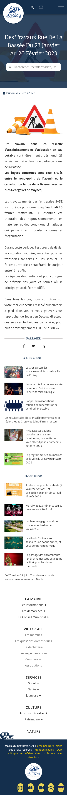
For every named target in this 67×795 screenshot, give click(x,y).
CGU (59, 749)
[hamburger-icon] (61, 7)
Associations (33, 665)
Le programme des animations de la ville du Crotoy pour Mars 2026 (44, 458)
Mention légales (44, 749)
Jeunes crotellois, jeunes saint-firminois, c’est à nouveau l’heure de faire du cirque (44, 388)
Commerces (33, 659)
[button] (32, 7)
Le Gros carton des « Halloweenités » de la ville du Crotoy (43, 371)
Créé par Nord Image (49, 746)
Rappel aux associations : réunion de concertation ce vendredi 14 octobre (42, 404)
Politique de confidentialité (24, 753)
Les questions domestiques (33, 641)
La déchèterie (33, 647)
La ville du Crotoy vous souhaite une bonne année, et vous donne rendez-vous (43, 542)
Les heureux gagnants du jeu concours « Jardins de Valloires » (42, 525)
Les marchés (33, 635)
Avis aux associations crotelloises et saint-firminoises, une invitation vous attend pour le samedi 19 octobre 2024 (43, 438)
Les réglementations (33, 653)
